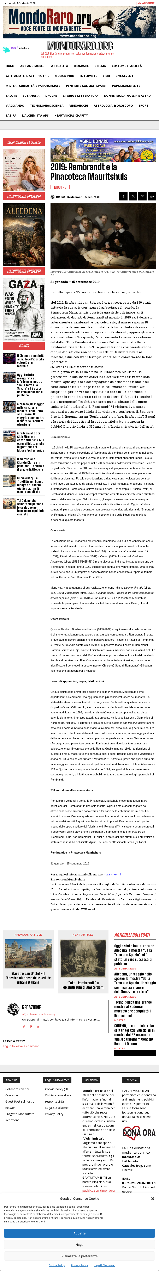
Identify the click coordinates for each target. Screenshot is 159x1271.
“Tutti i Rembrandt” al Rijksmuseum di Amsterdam (83, 985)
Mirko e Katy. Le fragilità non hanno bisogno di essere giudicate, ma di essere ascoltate (30, 485)
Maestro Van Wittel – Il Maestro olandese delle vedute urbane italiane (28, 978)
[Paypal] (31, 1026)
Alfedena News (125, 968)
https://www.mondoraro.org (38, 1014)
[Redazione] (53, 197)
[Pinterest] (142, 196)
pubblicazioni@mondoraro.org (102, 1190)
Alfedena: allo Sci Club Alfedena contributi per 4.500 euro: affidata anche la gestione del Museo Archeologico (30, 441)
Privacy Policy (79, 1265)
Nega (79, 1245)
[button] (153, 1199)
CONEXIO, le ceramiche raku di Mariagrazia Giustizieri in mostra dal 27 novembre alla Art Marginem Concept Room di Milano (134, 1034)
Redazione (74, 197)
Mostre (60, 187)
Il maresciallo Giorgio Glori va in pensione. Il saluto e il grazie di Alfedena (30, 464)
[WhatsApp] (152, 196)
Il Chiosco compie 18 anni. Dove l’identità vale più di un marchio (30, 361)
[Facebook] (123, 196)
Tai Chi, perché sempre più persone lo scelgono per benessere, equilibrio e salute (31, 507)
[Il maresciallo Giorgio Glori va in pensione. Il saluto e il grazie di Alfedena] (9, 462)
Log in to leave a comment (21, 1046)
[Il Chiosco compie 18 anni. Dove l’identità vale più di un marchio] (9, 358)
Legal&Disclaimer (104, 1265)
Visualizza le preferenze (79, 1256)
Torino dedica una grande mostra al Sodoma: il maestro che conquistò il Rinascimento (133, 1009)
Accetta (79, 1233)
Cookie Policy (57, 1265)
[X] (133, 196)
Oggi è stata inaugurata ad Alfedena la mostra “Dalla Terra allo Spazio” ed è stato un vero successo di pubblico (30, 385)
